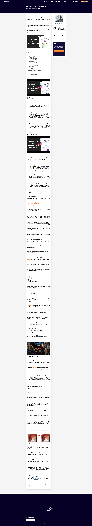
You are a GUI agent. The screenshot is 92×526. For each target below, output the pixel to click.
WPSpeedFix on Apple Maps (50, 508)
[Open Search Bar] (79, 1)
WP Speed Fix (47, 523)
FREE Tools (47, 1)
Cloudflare (38, 163)
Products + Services (57, 1)
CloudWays (34, 107)
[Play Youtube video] (38, 87)
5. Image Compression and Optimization (33, 65)
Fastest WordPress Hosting (39, 181)
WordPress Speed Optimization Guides (30, 516)
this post (35, 111)
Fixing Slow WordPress (32, 484)
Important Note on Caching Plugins (33, 62)
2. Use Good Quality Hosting (31, 56)
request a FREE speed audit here (39, 26)
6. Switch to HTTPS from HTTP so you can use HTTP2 (34, 70)
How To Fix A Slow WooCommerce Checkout (33, 52)
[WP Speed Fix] (6, 1)
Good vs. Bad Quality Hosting (32, 57)
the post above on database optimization (41, 113)
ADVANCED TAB (32, 68)
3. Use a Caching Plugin (31, 61)
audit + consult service (31, 28)
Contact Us (70, 1)
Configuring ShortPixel (32, 66)
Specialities (52, 1)
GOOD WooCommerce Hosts (33, 58)
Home (44, 1)
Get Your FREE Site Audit (84, 1)
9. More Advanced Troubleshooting (32, 74)
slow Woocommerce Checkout (43, 154)
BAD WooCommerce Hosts (33, 59)
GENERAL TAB (32, 67)
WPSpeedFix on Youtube (49, 509)
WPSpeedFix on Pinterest (49, 510)
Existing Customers (75, 1)
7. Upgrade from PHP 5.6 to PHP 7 (32, 71)
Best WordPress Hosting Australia (30, 517)
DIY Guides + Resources (64, 1)
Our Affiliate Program (49, 507)
